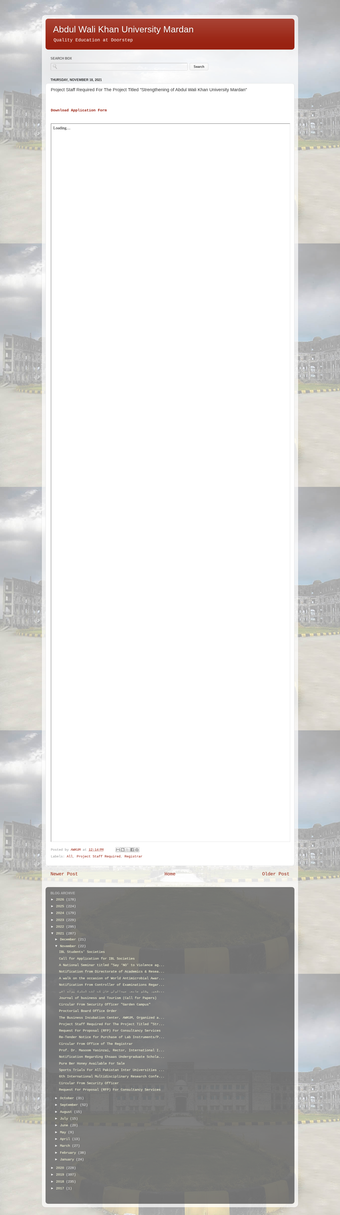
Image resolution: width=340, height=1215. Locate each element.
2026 (61, 900)
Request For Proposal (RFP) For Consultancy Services (110, 1031)
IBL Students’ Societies (82, 952)
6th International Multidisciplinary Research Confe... (112, 1076)
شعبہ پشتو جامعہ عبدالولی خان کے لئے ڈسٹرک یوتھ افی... (112, 991)
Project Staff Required (98, 856)
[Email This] (117, 849)
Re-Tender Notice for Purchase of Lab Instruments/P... (112, 1037)
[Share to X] (127, 849)
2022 (61, 927)
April (66, 1139)
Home (170, 874)
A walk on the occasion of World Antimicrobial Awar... (112, 978)
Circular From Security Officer (89, 1083)
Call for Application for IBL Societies (97, 959)
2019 (61, 1175)
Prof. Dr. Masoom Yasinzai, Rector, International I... (112, 1050)
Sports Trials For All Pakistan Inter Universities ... (112, 1070)
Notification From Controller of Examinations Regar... (112, 985)
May (64, 1132)
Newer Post (64, 874)
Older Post (275, 874)
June (65, 1125)
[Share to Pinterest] (136, 849)
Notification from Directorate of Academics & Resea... (112, 972)
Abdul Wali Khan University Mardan (123, 29)
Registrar (133, 856)
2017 (61, 1188)
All (70, 856)
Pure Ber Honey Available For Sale (92, 1063)
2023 (61, 920)
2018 (61, 1182)
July (65, 1119)
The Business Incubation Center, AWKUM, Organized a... (112, 1018)
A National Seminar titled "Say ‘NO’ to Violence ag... (112, 965)
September (70, 1105)
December (69, 939)
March (66, 1146)
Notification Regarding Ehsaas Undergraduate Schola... (112, 1057)
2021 (61, 933)
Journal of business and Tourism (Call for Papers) (108, 998)
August (67, 1112)
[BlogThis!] (122, 849)
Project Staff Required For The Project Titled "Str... (112, 1024)
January (68, 1159)
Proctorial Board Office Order (88, 1011)
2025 (61, 906)
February (69, 1153)
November (69, 946)
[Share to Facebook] (132, 849)
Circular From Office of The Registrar (96, 1044)
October (68, 1098)
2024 (61, 913)
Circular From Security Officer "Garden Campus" (105, 1004)
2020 (61, 1168)
